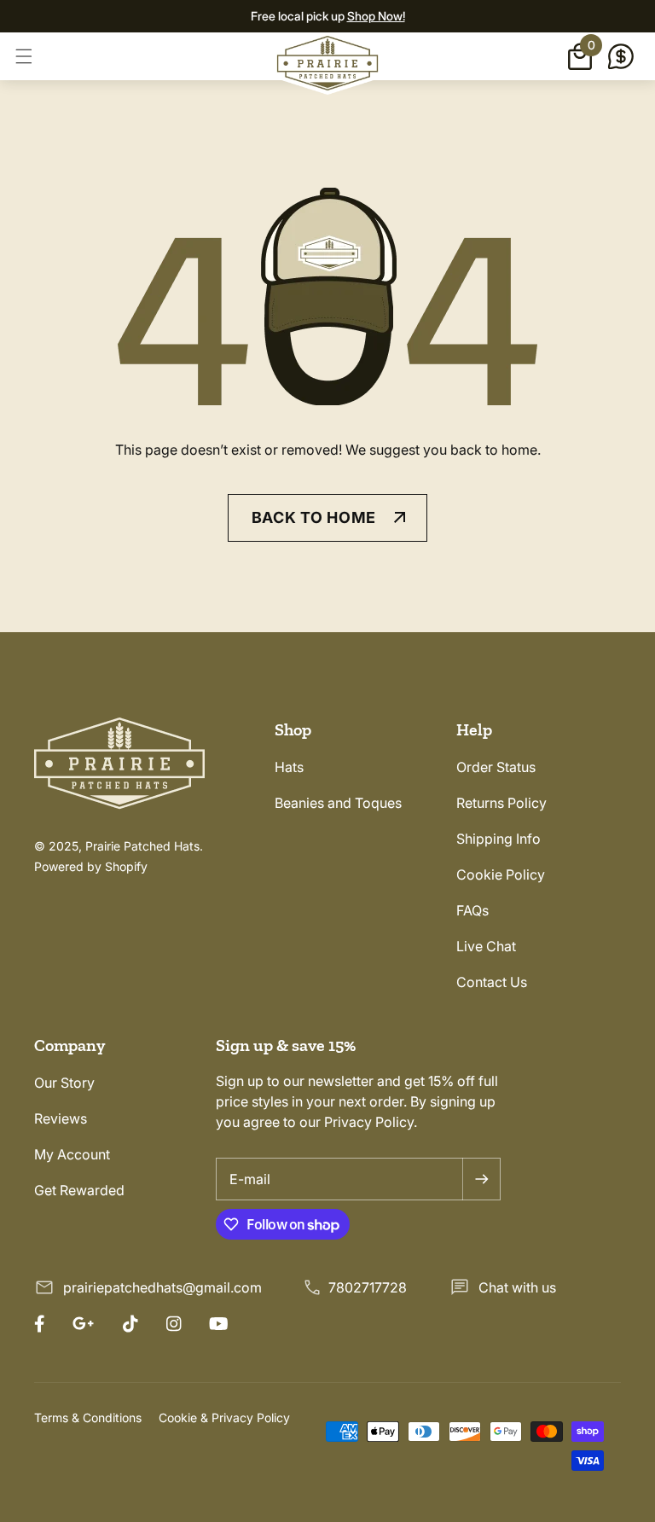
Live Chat (486, 946)
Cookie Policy (500, 874)
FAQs (472, 910)
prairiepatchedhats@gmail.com (162, 1287)
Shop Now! (376, 16)
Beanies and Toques (338, 802)
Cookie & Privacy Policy (224, 1417)
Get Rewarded (79, 1190)
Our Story (64, 1082)
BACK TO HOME (314, 517)
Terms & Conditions (88, 1417)
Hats (289, 767)
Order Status (496, 767)
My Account (72, 1154)
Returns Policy (501, 802)
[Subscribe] (481, 1179)
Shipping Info (498, 838)
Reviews (60, 1118)
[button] (24, 56)
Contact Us (491, 981)
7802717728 (367, 1287)
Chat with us (517, 1287)
